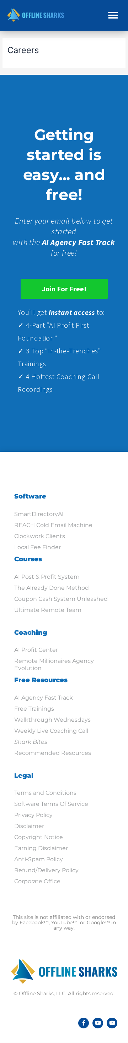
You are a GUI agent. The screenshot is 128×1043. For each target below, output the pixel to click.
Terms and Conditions (45, 792)
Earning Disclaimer (41, 848)
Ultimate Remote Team (47, 610)
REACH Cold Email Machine (53, 525)
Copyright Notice (38, 837)
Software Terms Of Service (51, 804)
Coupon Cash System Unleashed (61, 598)
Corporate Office (37, 881)
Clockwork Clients (39, 536)
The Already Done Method (51, 587)
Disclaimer (29, 826)
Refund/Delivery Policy (46, 870)
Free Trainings (34, 708)
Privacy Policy (33, 815)
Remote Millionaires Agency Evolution (54, 664)
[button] (113, 15)
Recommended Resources (52, 753)
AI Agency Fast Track (43, 697)
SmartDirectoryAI (39, 514)
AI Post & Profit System (47, 576)
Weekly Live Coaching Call (51, 730)
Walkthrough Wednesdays (52, 719)
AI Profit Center (36, 649)
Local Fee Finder (37, 547)
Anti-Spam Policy (38, 859)
